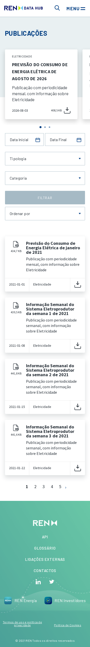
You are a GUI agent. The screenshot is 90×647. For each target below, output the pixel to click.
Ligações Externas (45, 559)
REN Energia (25, 600)
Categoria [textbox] (18, 178)
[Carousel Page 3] (49, 127)
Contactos (45, 570)
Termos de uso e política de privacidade (22, 623)
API (45, 537)
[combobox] (45, 158)
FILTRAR (45, 198)
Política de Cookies (67, 625)
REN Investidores (70, 600)
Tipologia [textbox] (18, 158)
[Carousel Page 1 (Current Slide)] (41, 127)
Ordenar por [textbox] (20, 213)
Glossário (45, 548)
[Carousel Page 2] (45, 127)
